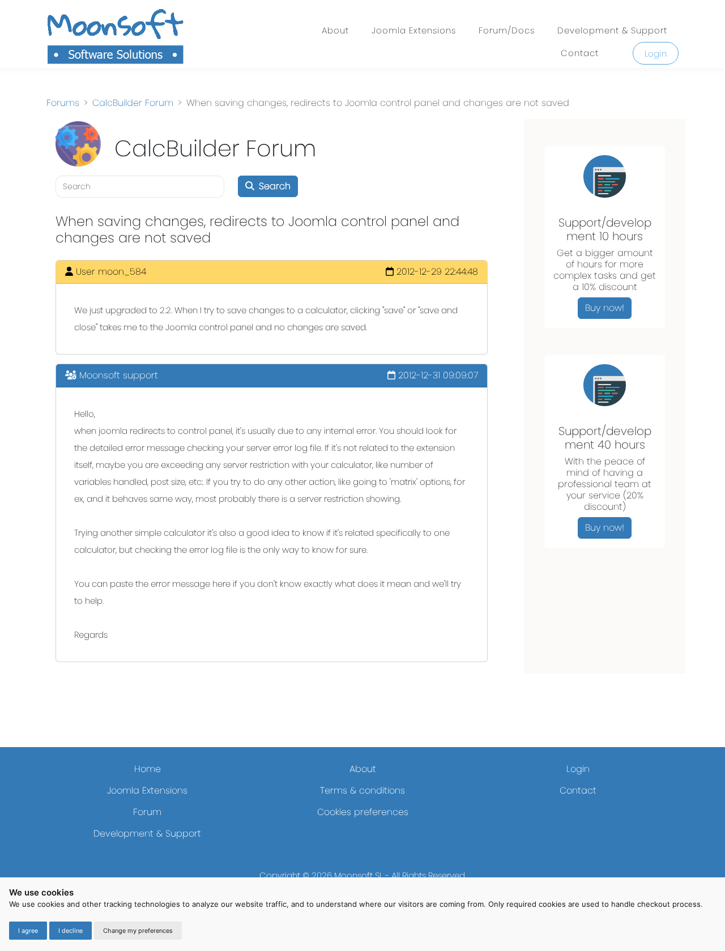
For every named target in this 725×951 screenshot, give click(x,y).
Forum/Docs (507, 30)
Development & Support (612, 30)
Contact (580, 53)
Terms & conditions (362, 790)
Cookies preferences (362, 811)
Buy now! (604, 307)
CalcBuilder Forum (132, 102)
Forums (62, 102)
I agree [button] (28, 931)
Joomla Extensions (414, 30)
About (335, 30)
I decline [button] (70, 931)
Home (147, 768)
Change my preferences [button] (138, 931)
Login (656, 53)
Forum (147, 811)
